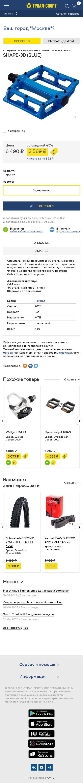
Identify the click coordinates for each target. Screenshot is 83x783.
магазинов (10, 352)
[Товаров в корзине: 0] (75, 6)
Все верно (22, 41)
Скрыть (70, 379)
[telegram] (36, 366)
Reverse (40, 301)
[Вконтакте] (34, 767)
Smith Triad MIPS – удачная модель (28, 614)
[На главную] (41, 5)
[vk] (30, 366)
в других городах (68, 231)
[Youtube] (41, 767)
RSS (25, 627)
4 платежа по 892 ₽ (40, 158)
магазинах (63, 352)
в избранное (16, 131)
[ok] (25, 366)
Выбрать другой (61, 41)
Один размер (41, 190)
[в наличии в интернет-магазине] (14, 462)
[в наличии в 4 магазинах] (8, 462)
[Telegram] (49, 767)
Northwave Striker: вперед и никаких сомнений (36, 590)
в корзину (45, 206)
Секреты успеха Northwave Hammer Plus (32, 602)
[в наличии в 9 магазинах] (47, 462)
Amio (51, 777)
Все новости (12, 627)
